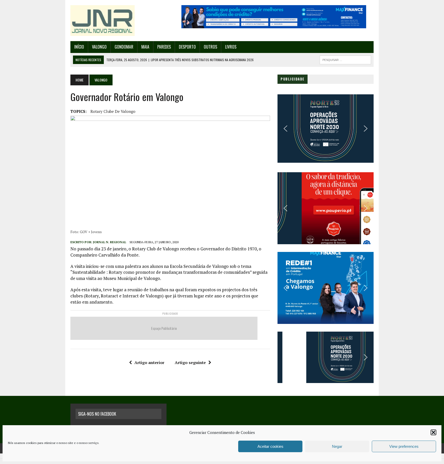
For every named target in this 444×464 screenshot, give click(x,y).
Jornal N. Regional (109, 242)
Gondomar (124, 47)
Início (79, 47)
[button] (433, 432)
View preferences (404, 446)
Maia (145, 47)
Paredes (164, 47)
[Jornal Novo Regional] (118, 20)
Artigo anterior (149, 362)
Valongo (99, 47)
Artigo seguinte (190, 362)
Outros (210, 47)
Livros (230, 47)
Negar (337, 446)
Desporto (187, 47)
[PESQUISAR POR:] (345, 59)
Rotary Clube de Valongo (112, 111)
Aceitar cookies (270, 446)
